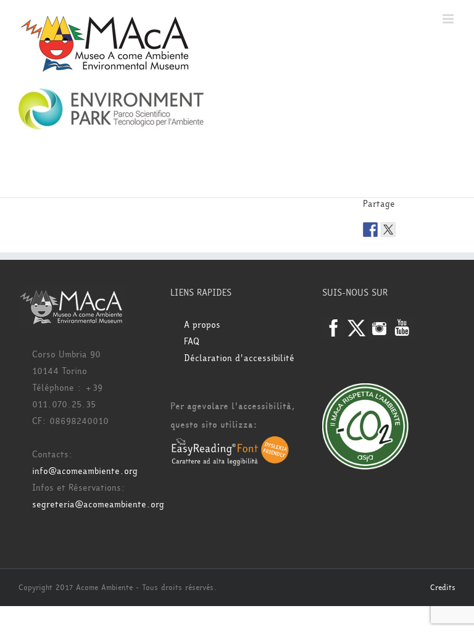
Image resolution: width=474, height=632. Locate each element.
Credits (442, 587)
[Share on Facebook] (370, 229)
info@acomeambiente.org (85, 471)
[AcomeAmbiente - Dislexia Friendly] (230, 443)
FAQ (191, 341)
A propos (202, 324)
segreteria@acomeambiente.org (98, 504)
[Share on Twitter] (388, 229)
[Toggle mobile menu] (449, 18)
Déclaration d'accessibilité (239, 358)
